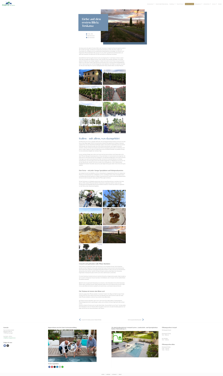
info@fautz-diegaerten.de (9, 338)
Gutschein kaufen (189, 4)
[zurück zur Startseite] (145, 4)
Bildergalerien (198, 4)
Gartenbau (172, 4)
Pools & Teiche (180, 4)
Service (213, 4)
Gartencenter (150, 4)
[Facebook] (4, 345)
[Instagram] (8, 345)
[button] (49, 367)
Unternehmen (207, 4)
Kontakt (220, 4)
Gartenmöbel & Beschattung (162, 4)
